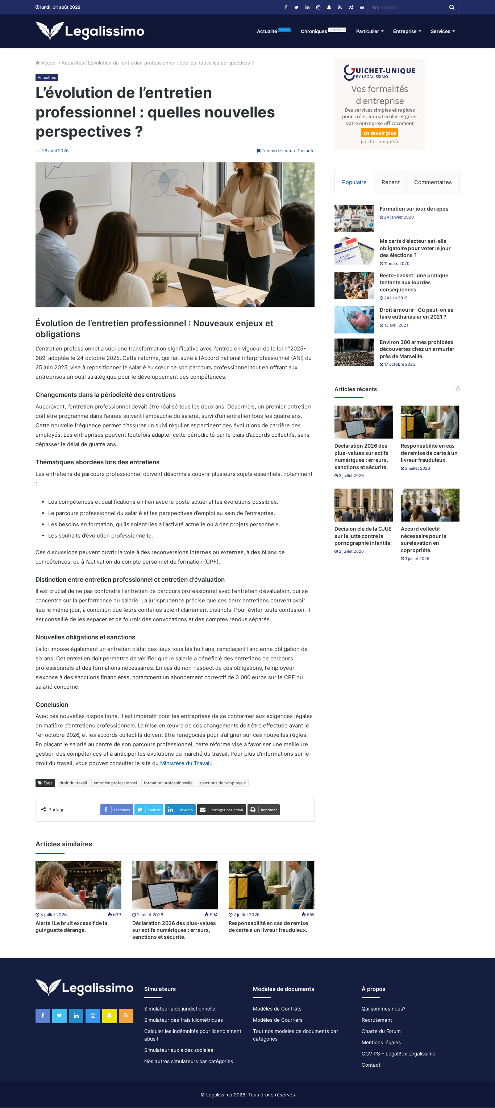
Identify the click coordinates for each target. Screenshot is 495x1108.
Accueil (49, 63)
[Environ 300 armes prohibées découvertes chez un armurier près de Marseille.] (354, 352)
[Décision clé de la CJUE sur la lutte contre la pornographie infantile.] (363, 505)
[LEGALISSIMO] (90, 31)
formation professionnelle (168, 782)
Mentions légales (381, 1042)
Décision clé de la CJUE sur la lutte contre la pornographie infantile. (363, 536)
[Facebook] (285, 7)
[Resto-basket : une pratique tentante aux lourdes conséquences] (354, 285)
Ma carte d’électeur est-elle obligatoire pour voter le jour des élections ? (415, 248)
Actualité (273, 31)
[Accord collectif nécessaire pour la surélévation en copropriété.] (430, 505)
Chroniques (323, 31)
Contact (371, 1065)
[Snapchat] (329, 7)
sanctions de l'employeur (222, 782)
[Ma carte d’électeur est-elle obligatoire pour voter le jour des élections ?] (354, 251)
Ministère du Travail (185, 763)
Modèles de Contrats (277, 1009)
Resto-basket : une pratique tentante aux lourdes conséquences (414, 282)
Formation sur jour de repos (414, 209)
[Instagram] (318, 7)
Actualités (73, 63)
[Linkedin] (307, 7)
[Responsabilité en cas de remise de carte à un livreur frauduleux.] (272, 885)
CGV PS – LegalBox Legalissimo (399, 1054)
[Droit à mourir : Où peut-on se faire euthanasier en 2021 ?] (354, 319)
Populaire (354, 182)
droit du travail (73, 782)
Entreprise (405, 31)
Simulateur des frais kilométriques (183, 1020)
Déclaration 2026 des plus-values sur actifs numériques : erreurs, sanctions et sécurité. (174, 930)
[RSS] (339, 7)
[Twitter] (296, 7)
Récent (391, 182)
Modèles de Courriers (278, 1020)
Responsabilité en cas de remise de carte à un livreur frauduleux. (429, 453)
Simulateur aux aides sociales (178, 1050)
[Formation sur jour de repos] (354, 218)
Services (440, 31)
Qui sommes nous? (383, 1009)
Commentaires (433, 182)
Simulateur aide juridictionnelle (179, 1009)
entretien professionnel (115, 782)
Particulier (367, 31)
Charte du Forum (381, 1031)
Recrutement (377, 1020)
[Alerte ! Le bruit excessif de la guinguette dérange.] (78, 885)
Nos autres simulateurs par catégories (188, 1061)
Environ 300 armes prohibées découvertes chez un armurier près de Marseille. (417, 349)
